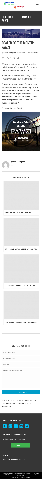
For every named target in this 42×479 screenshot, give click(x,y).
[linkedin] (16, 426)
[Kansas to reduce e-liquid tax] (21, 268)
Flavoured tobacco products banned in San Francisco (22, 322)
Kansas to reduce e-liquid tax (21, 286)
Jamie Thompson (10, 52)
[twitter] (27, 426)
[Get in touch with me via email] (12, 165)
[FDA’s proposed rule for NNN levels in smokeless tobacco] (21, 195)
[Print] (19, 57)
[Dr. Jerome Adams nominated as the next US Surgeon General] (21, 232)
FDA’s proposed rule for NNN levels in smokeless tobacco (22, 213)
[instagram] (21, 426)
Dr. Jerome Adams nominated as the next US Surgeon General (22, 249)
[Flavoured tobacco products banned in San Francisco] (21, 305)
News (36, 52)
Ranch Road (25, 477)
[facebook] (5, 426)
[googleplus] (10, 426)
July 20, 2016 (27, 52)
